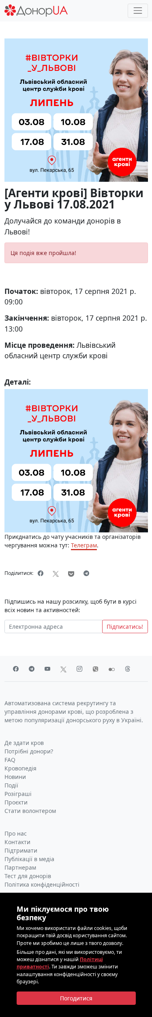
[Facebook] (40, 573)
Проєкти (16, 802)
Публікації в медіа (29, 859)
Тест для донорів (27, 876)
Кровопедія (20, 768)
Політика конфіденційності (41, 884)
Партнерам (20, 867)
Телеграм (84, 545)
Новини (15, 777)
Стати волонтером (30, 811)
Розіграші (18, 794)
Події (11, 785)
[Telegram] (86, 573)
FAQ (9, 760)
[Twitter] (56, 573)
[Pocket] (71, 573)
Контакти (17, 842)
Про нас (15, 833)
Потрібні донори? (28, 751)
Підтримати (20, 850)
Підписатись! (125, 626)
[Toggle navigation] (138, 11)
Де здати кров (24, 743)
